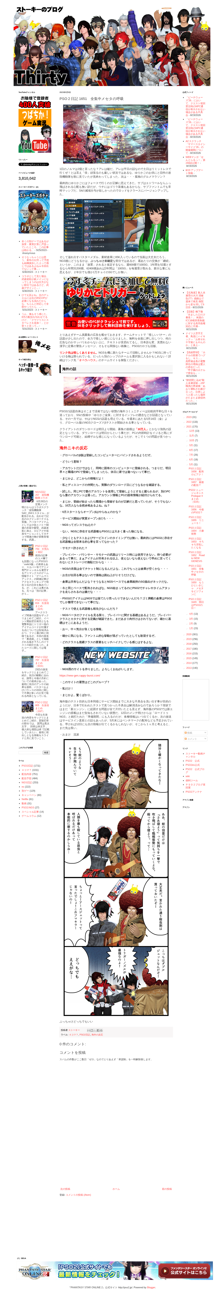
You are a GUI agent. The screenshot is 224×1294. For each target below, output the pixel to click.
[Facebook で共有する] (98, 1030)
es (23, 786)
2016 (189, 653)
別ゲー (25, 790)
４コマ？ (73, 1034)
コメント (192, 738)
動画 (24, 803)
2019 (189, 639)
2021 (189, 426)
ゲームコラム (29, 815)
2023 (189, 417)
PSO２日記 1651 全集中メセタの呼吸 (196, 570)
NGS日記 (27, 782)
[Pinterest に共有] (101, 1030)
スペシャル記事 (30, 811)
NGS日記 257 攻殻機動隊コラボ (42, 495)
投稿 (189, 732)
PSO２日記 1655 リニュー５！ (196, 520)
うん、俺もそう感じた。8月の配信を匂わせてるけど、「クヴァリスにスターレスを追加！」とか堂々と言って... (35, 320)
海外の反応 (97, 1034)
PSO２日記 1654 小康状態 (196, 530)
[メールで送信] (88, 1030)
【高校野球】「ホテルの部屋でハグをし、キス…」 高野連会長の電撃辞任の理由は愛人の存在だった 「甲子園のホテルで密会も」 (195, 362)
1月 (191, 628)
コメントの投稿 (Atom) (78, 1194)
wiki (188, 776)
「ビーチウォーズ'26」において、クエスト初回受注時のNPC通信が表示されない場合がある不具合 (195, 106)
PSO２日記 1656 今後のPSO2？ (196, 509)
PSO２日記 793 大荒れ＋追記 (42, 549)
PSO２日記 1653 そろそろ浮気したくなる (196, 543)
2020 (189, 634)
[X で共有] (95, 1030)
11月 (192, 435)
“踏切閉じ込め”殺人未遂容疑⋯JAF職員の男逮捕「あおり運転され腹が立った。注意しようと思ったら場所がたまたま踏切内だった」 (195, 390)
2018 (189, 643)
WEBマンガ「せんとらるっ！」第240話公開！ (195, 160)
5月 (191, 464)
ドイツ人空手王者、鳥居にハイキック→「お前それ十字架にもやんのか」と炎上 (195, 339)
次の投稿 (65, 1189)
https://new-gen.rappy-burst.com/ (80, 675)
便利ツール (192, 780)
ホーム (116, 1189)
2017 (189, 648)
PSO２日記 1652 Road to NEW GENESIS (197, 556)
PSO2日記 (85, 1034)
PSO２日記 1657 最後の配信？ (196, 482)
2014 (189, 663)
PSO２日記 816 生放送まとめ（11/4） (42, 604)
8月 (191, 450)
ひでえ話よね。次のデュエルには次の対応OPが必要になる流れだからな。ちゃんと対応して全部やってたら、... (35, 301)
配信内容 (26, 774)
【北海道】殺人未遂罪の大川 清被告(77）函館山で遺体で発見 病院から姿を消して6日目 (195, 300)
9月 (191, 445)
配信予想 (26, 778)
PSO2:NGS (28, 807)
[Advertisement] (116, 1159)
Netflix (25, 799)
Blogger (151, 1287)
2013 (189, 667)
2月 (191, 623)
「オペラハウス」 (87, 360)
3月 (191, 618)
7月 (191, 454)
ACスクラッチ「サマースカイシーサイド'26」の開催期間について (195, 147)
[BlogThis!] (91, 1030)
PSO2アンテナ (194, 791)
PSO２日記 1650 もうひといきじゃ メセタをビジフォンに (196, 587)
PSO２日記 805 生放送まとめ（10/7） (42, 707)
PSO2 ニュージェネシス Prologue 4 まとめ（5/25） (197, 496)
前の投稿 (167, 1189)
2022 (189, 421)
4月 (191, 613)
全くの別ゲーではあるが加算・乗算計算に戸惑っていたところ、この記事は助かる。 (35, 245)
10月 (192, 440)
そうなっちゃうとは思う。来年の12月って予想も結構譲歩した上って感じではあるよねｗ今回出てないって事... (35, 263)
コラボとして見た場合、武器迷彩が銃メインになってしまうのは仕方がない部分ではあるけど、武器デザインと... (35, 282)
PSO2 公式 (193, 760)
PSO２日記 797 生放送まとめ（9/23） (42, 661)
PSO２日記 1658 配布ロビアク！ (196, 471)
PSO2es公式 (193, 764)
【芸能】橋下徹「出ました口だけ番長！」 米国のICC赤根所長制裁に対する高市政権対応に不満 (195, 319)
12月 (192, 430)
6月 (191, 459)
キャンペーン (29, 795)
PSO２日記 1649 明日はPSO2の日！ (196, 603)
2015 (189, 658)
